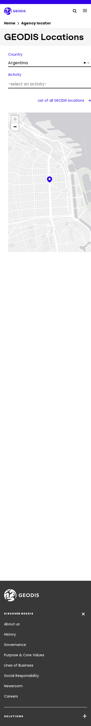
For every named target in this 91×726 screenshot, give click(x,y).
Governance (15, 644)
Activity (14, 74)
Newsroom (13, 685)
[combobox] (49, 62)
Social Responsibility (21, 675)
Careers (11, 696)
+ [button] (15, 119)
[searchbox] (49, 84)
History (10, 634)
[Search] (75, 11)
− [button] (15, 127)
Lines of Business (18, 665)
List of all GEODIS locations (61, 100)
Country (15, 54)
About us (12, 624)
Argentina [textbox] (47, 63)
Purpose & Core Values (24, 655)
